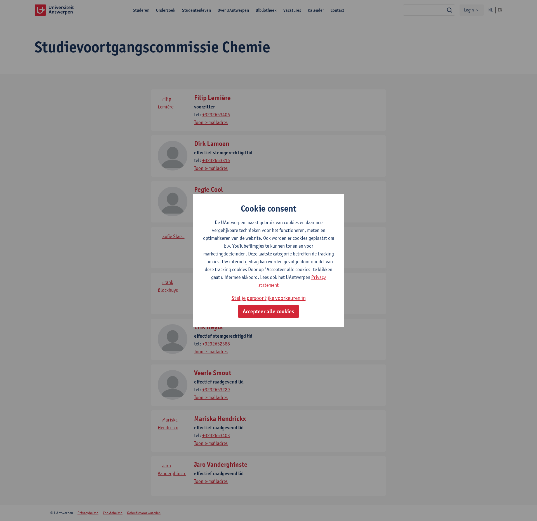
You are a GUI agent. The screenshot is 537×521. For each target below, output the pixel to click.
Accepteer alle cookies (268, 311)
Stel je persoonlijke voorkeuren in (269, 298)
